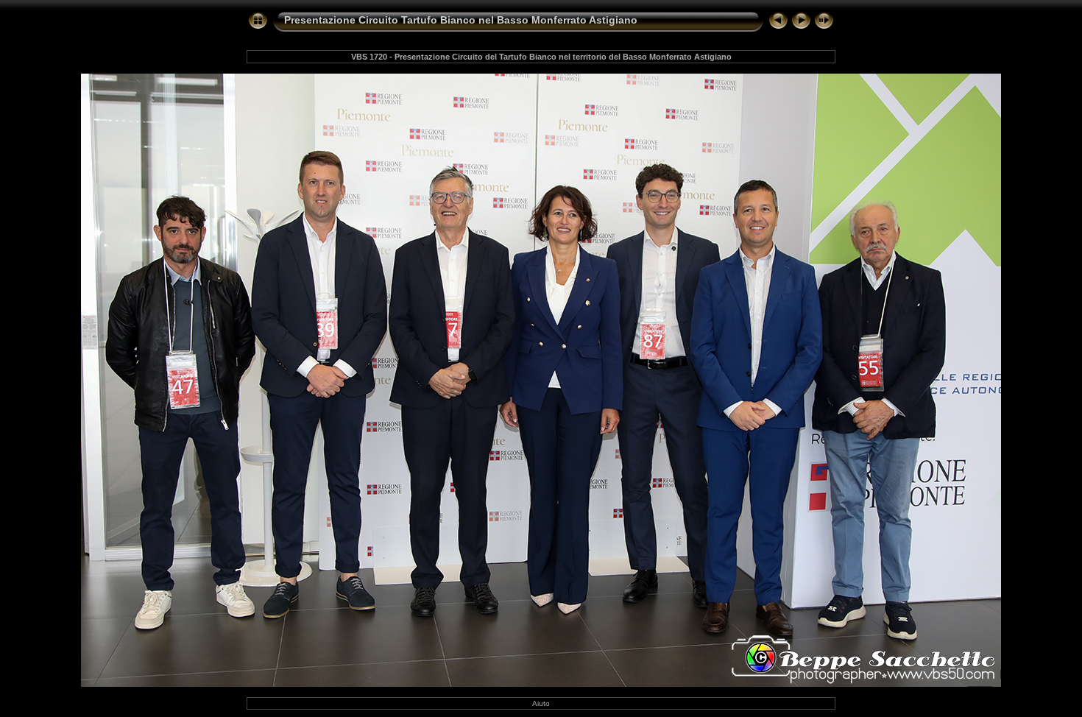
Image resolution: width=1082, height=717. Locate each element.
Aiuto (541, 703)
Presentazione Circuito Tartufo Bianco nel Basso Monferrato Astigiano (460, 20)
